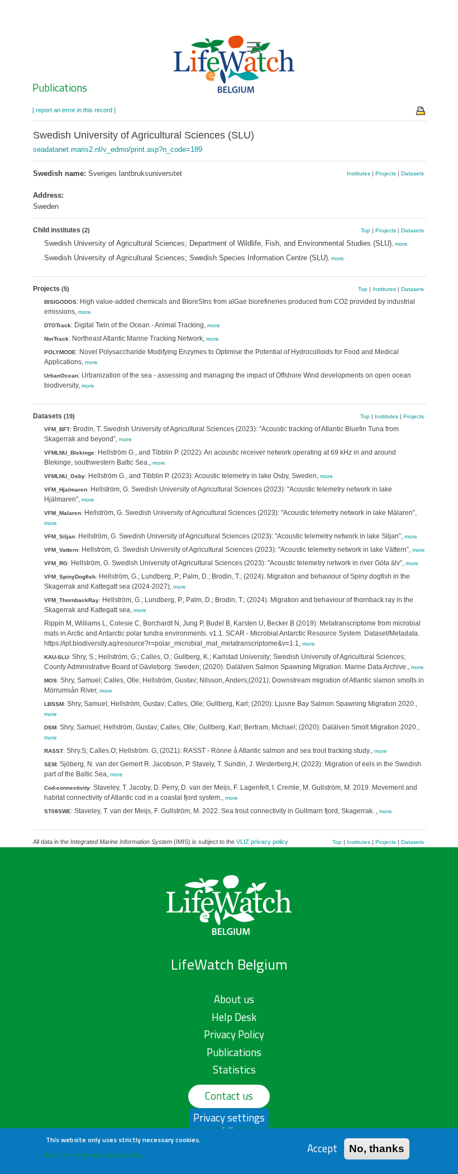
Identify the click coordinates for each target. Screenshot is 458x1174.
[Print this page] (421, 110)
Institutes (358, 173)
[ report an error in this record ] (74, 110)
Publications (59, 88)
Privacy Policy (234, 1034)
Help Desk (234, 1017)
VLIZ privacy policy (262, 841)
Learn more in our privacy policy (94, 1154)
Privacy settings (229, 1117)
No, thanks (376, 1148)
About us (234, 999)
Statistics (234, 1069)
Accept (322, 1148)
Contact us (229, 1096)
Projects (385, 173)
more (401, 244)
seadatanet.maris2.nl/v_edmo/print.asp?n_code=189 (117, 149)
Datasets (412, 173)
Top (365, 230)
